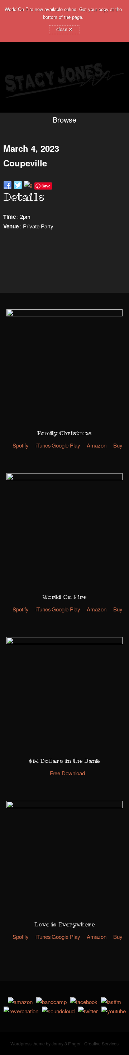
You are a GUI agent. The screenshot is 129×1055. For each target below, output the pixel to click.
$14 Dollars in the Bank (64, 761)
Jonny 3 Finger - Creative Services (85, 1043)
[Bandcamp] (51, 1001)
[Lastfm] (111, 1001)
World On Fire (64, 597)
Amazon (96, 445)
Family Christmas (64, 433)
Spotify (21, 445)
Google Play (66, 445)
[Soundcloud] (58, 1011)
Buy (118, 445)
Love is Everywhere (64, 924)
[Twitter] (88, 1011)
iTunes (43, 445)
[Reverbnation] (21, 1011)
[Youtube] (113, 1011)
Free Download (67, 773)
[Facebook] (83, 1001)
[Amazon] (20, 1001)
